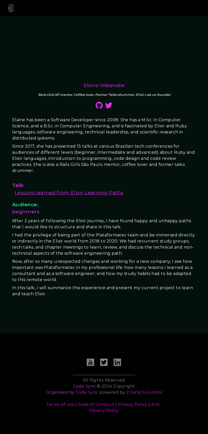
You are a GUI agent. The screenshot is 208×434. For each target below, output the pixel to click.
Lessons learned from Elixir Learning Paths (69, 192)
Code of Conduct (96, 404)
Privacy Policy (133, 404)
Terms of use (60, 404)
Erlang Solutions (144, 392)
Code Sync (87, 392)
